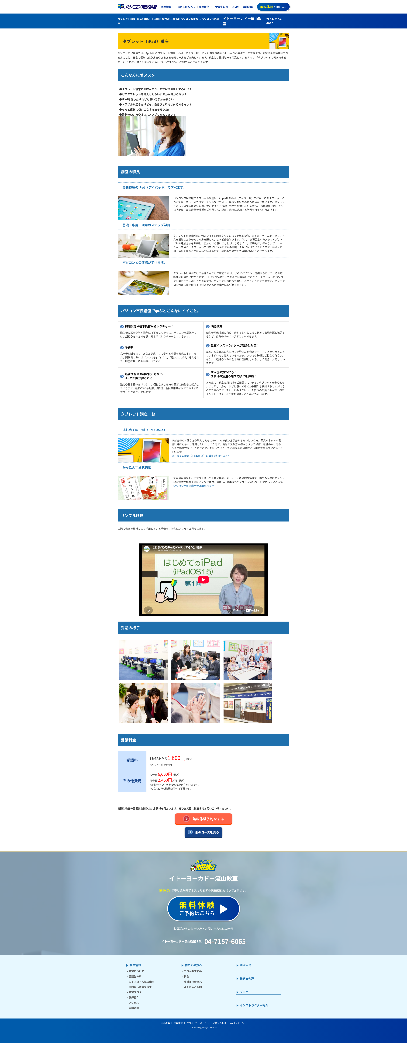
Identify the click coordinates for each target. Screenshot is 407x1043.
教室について (136, 971)
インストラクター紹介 (254, 1005)
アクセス (134, 1002)
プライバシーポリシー (198, 1023)
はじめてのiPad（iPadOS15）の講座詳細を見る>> (200, 456)
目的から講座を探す (140, 987)
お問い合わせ (219, 1023)
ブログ (235, 6)
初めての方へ (185, 6)
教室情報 (166, 6)
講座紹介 (204, 6)
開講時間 (134, 1008)
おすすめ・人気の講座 (141, 982)
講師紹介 (248, 6)
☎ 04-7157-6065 (274, 21)
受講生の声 (221, 6)
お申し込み (273, 6)
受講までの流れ (193, 982)
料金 (186, 976)
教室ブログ (135, 992)
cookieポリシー (238, 1023)
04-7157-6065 (225, 941)
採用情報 (178, 1023)
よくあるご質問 (193, 987)
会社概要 (165, 1023)
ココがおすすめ (193, 971)
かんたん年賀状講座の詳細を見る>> (193, 485)
